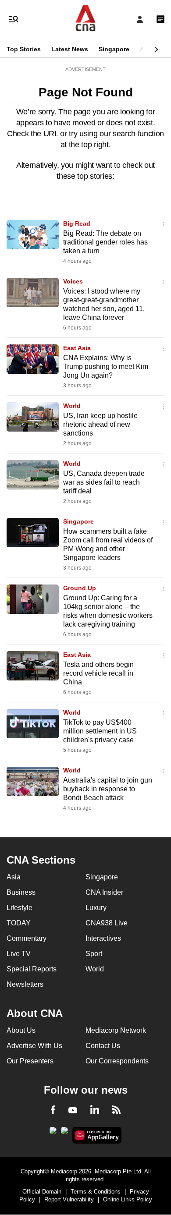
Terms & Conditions (96, 1191)
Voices (73, 281)
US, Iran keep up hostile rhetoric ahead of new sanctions (100, 424)
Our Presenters (30, 1061)
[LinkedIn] (94, 1111)
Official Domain (41, 1191)
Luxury (96, 907)
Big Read (76, 223)
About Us (21, 1030)
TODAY (19, 923)
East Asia (77, 347)
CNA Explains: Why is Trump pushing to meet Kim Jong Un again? (105, 366)
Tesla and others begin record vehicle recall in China (98, 673)
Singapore (114, 49)
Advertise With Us (34, 1045)
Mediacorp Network (116, 1030)
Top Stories (24, 49)
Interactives (103, 938)
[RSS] (116, 1111)
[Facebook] (53, 1111)
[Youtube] (72, 1110)
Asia (146, 49)
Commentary (26, 938)
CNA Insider (104, 892)
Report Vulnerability (69, 1199)
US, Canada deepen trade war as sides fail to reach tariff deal (104, 482)
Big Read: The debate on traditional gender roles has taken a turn (105, 242)
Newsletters (25, 984)
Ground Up (79, 588)
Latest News (69, 49)
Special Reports (32, 969)
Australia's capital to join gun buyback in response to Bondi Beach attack (107, 788)
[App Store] (64, 1133)
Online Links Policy (127, 1199)
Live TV (19, 953)
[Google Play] (53, 1133)
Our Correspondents (117, 1061)
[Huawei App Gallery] (97, 1135)
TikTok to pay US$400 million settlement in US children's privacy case (100, 731)
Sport (94, 953)
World (72, 405)
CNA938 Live (107, 923)
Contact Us (103, 1045)
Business (21, 892)
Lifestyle (19, 907)
